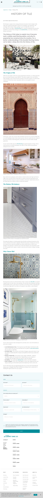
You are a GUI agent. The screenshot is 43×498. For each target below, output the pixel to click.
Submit (21, 431)
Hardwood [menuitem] (5, 479)
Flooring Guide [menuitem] (25, 479)
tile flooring (18, 28)
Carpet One (5, 9)
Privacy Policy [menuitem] (35, 485)
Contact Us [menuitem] (35, 480)
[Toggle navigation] (1, 2)
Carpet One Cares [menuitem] (35, 478)
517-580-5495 (28, 6)
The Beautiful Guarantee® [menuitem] (25, 482)
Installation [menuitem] (25, 486)
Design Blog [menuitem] (15, 485)
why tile (32, 281)
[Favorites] (39, 2)
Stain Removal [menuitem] (25, 475)
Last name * (24, 382)
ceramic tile (24, 29)
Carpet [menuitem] (4, 481)
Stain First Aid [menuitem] (25, 477)
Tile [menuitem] (4, 485)
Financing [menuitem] (5, 488)
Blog (10, 9)
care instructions (34, 348)
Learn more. (21, 496)
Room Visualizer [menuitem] (16, 475)
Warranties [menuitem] (25, 484)
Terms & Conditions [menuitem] (35, 483)
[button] (37, 2)
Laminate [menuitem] (5, 483)
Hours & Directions (5, 448)
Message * (5, 414)
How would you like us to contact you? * (10, 393)
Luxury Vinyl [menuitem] (5, 477)
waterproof (20, 359)
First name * (5, 382)
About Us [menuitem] (34, 475)
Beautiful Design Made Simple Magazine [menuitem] (15, 482)
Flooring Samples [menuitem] (14, 478)
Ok (35, 494)
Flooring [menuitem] (4, 475)
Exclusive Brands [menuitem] (24, 489)
